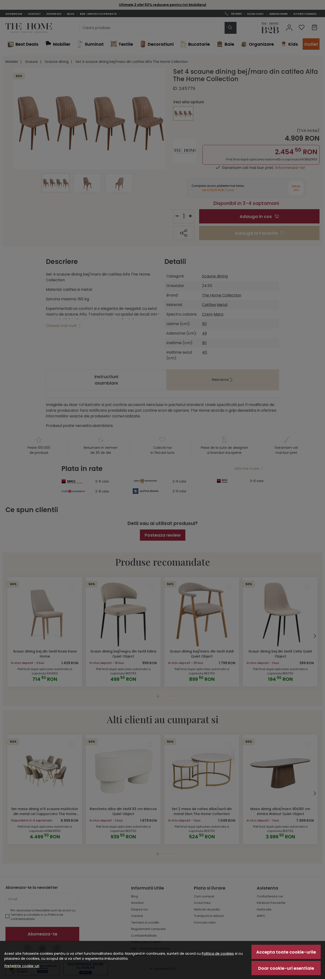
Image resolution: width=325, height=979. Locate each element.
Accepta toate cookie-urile (286, 952)
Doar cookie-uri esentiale (286, 968)
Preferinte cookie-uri (22, 966)
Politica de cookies (218, 953)
